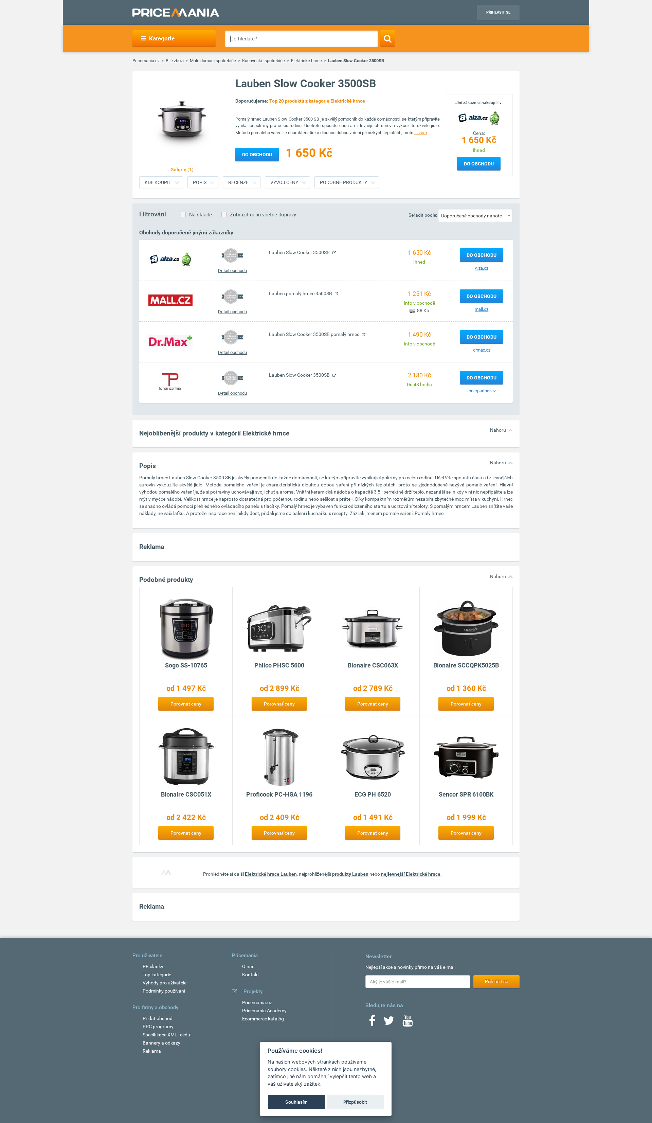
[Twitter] (389, 1023)
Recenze (238, 182)
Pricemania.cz (146, 60)
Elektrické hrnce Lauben (271, 874)
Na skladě (200, 215)
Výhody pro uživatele (164, 982)
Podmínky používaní (164, 991)
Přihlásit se (498, 12)
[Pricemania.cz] (175, 12)
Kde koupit (158, 182)
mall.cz (481, 309)
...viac (420, 132)
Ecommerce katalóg (263, 1018)
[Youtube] (407, 1023)
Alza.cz (481, 268)
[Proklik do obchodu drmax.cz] (170, 340)
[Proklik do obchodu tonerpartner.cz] (170, 381)
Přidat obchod (158, 1018)
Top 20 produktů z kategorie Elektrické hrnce (317, 101)
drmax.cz (481, 350)
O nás (248, 966)
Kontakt (250, 974)
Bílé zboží (175, 60)
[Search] (387, 38)
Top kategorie (157, 974)
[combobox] (475, 215)
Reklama (152, 1051)
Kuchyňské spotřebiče (263, 60)
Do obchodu (479, 163)
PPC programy (158, 1026)
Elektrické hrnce (306, 60)
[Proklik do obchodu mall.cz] (170, 300)
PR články (153, 966)
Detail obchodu (232, 270)
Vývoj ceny (284, 182)
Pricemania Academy (264, 1010)
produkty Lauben (350, 874)
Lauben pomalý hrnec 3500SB (301, 293)
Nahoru (498, 430)
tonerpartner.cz (481, 390)
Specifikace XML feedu (166, 1034)
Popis (199, 182)
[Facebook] (372, 1023)
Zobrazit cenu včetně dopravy (263, 215)
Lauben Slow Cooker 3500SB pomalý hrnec (314, 334)
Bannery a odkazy (161, 1043)
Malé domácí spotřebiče (213, 60)
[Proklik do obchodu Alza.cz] (170, 259)
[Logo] (479, 117)
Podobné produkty (343, 182)
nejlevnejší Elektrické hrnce (410, 874)
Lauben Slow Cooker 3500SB (300, 252)
